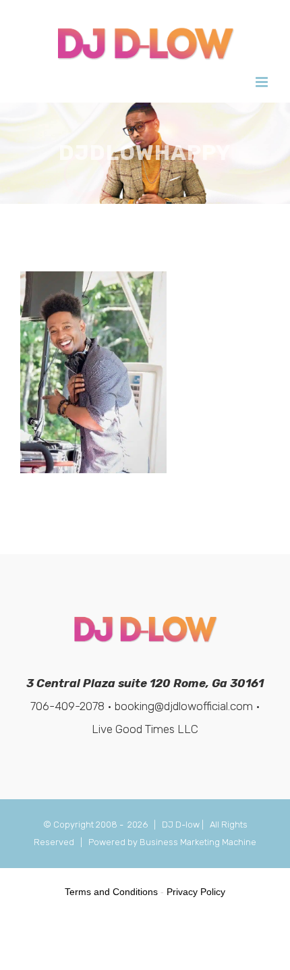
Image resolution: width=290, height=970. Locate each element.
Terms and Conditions (111, 891)
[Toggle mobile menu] (263, 82)
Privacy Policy (196, 891)
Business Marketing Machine (198, 842)
